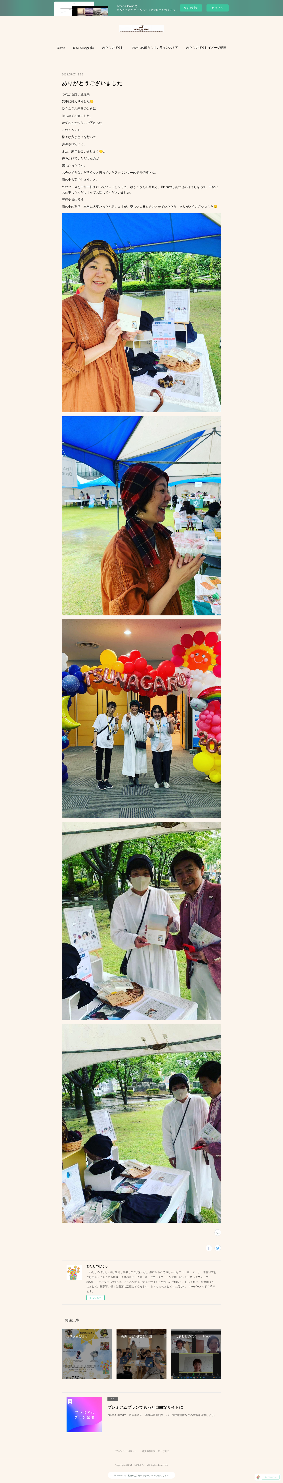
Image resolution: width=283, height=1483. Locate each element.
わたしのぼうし (113, 48)
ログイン (217, 8)
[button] (61, 47)
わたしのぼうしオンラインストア (155, 48)
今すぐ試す (191, 8)
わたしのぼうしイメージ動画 (206, 48)
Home (61, 48)
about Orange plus (83, 48)
